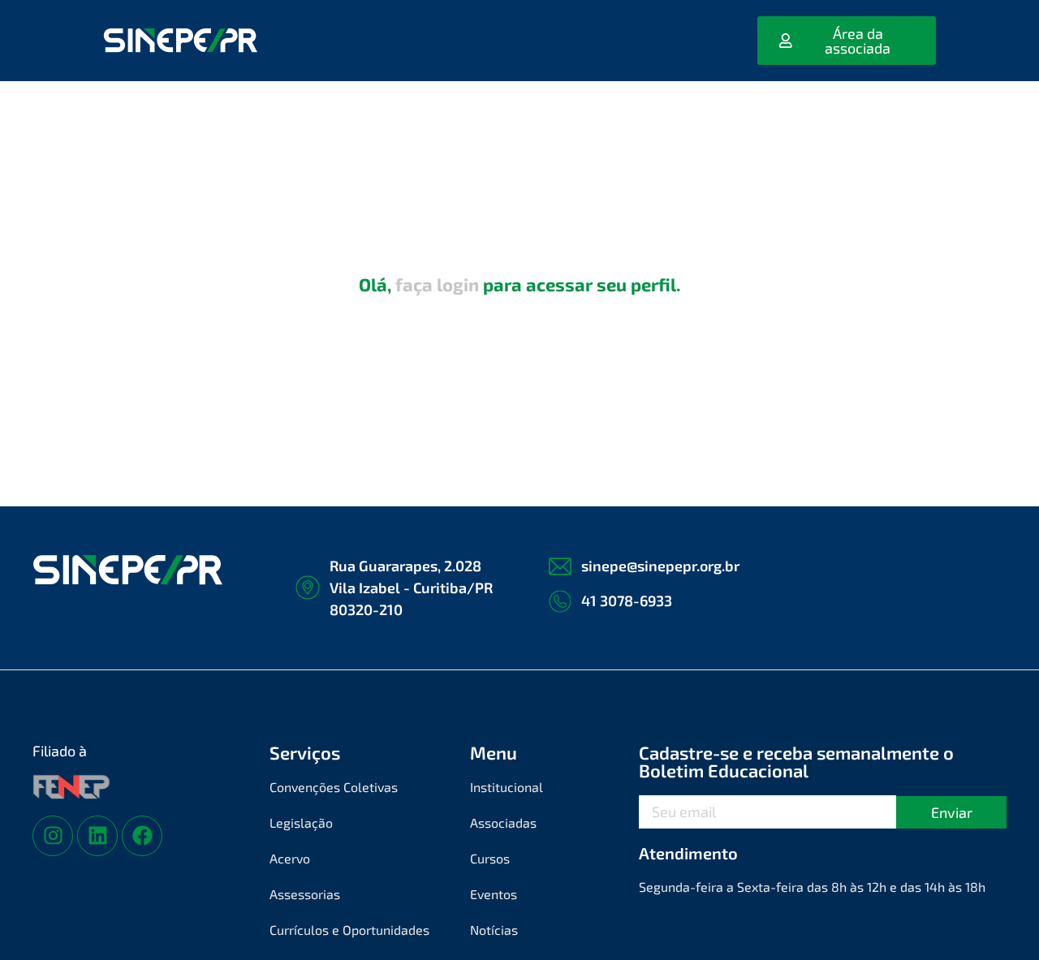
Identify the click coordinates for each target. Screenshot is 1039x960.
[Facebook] (142, 836)
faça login (437, 284)
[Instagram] (52, 836)
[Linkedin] (97, 836)
